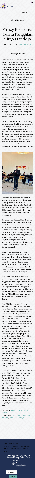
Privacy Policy (19, 457)
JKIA (11, 418)
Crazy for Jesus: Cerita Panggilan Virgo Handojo (18, 34)
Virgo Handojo (19, 418)
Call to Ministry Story (18, 415)
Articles (13, 410)
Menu (24, 12)
